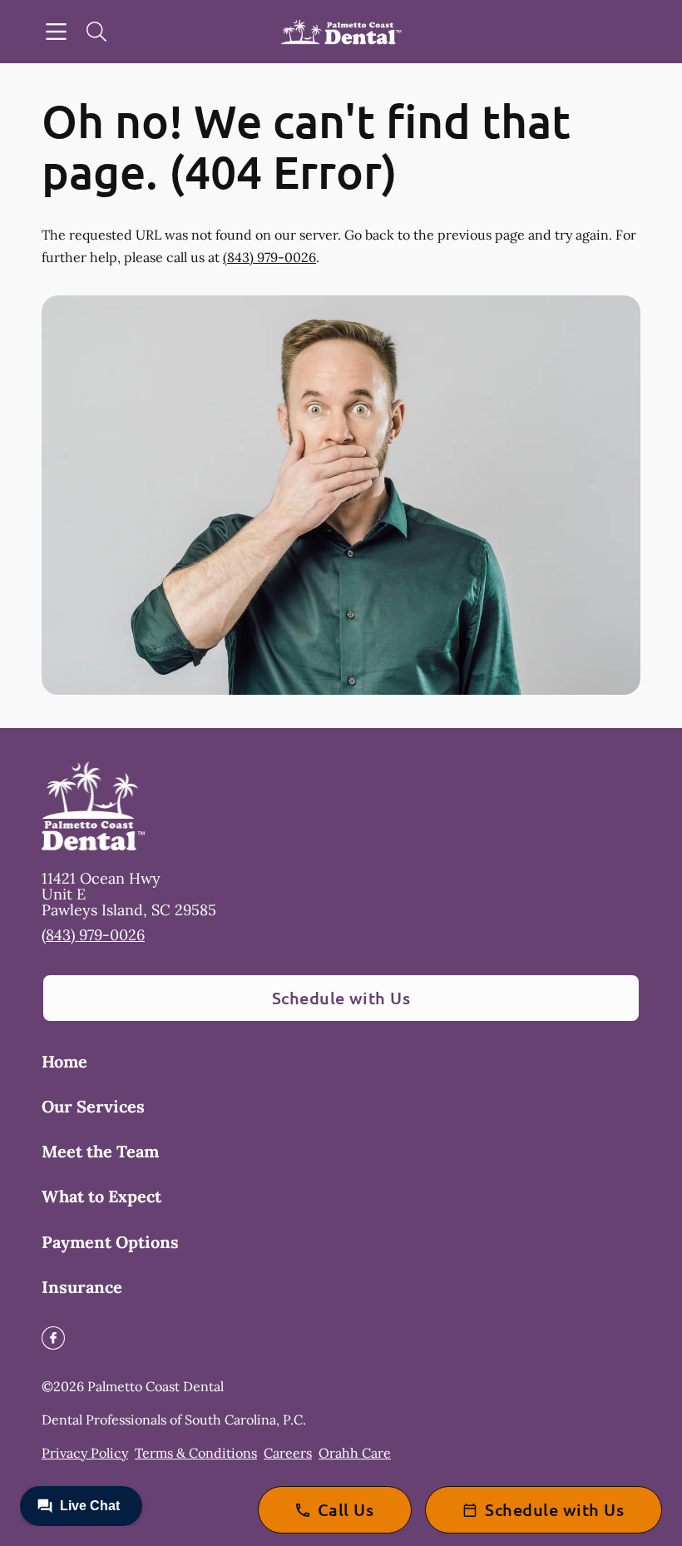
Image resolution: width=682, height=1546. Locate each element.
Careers (288, 1452)
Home (64, 1061)
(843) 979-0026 (269, 257)
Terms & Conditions (196, 1452)
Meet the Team (100, 1151)
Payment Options (110, 1241)
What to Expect (101, 1196)
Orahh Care (355, 1452)
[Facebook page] (53, 1338)
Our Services (93, 1106)
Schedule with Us (341, 997)
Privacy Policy (85, 1452)
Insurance (82, 1286)
